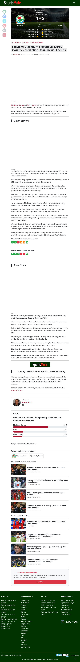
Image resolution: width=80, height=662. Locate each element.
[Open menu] (73, 3)
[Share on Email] (4, 30)
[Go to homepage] (12, 3)
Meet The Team (66, 610)
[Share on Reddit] (4, 26)
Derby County (32, 105)
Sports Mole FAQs (67, 603)
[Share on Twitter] (4, 21)
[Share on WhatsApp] (4, 12)
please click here (17, 390)
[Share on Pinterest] (4, 35)
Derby (60, 25)
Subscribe (40, 582)
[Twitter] (23, 405)
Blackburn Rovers (17, 105)
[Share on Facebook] (4, 16)
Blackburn (20, 25)
